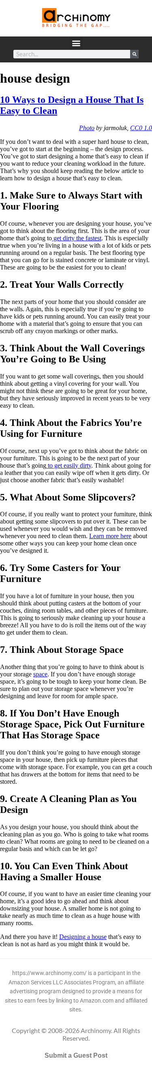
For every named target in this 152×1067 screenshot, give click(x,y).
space (40, 674)
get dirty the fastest (76, 238)
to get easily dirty (68, 465)
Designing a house (83, 936)
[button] (76, 43)
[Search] (134, 54)
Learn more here (110, 535)
